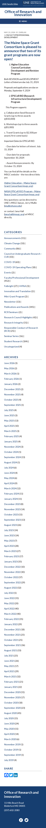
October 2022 (11, 577)
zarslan (22, 32)
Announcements (12, 238)
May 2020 (9, 728)
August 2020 (10, 713)
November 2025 (12, 394)
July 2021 (9, 655)
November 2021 (12, 634)
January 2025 (11, 441)
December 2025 (12, 389)
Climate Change (12, 243)
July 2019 (9, 760)
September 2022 (12, 582)
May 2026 (9, 368)
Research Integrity (13, 322)
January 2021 (11, 687)
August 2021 (10, 650)
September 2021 (12, 645)
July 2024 (9, 467)
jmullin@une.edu (13, 205)
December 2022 (12, 566)
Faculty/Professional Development (16, 36)
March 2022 (10, 613)
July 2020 (9, 718)
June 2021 (9, 660)
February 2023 (11, 556)
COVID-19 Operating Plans (17, 267)
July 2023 (9, 530)
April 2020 (9, 734)
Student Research (13, 341)
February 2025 (11, 436)
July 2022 (9, 592)
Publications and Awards (16, 306)
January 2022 (11, 624)
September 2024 (12, 457)
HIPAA (22, 286)
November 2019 (12, 744)
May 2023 (9, 540)
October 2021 (11, 639)
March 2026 (10, 373)
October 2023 (11, 514)
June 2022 (9, 598)
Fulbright (8, 286)
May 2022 (9, 603)
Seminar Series (11, 336)
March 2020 (10, 739)
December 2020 (12, 692)
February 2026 (11, 378)
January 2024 (11, 498)
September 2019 (12, 754)
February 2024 (11, 493)
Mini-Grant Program (14, 296)
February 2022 (11, 619)
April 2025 (9, 425)
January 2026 (11, 384)
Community (10, 248)
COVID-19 (9, 262)
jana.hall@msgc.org (14, 214)
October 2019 (11, 749)
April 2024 (9, 483)
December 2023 (12, 504)
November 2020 (12, 697)
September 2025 (12, 404)
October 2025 (11, 399)
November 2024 (12, 446)
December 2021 (12, 629)
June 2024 (9, 472)
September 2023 (12, 519)
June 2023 (9, 535)
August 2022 (10, 587)
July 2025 (9, 410)
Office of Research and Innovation (23, 13)
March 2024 (10, 488)
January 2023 (11, 561)
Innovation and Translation (17, 291)
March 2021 (10, 676)
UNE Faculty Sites (10, 4)
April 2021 (9, 671)
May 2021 (9, 666)
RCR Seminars (11, 312)
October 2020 (11, 702)
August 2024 (10, 462)
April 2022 (9, 608)
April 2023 (9, 545)
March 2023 (10, 551)
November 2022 (12, 572)
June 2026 (9, 363)
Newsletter (10, 301)
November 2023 (12, 509)
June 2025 (9, 415)
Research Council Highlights (18, 317)
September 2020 (12, 707)
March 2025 (10, 431)
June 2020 (9, 723)
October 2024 (11, 452)
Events (7, 272)
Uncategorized (11, 346)
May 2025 (9, 420)
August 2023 (10, 525)
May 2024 (9, 478)
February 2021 (11, 681)
